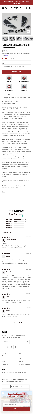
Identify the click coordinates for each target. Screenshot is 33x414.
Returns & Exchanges (24, 364)
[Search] (6, 8)
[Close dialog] (3, 393)
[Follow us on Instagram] (8, 347)
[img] (6, 237)
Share (3, 192)
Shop (3, 361)
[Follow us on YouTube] (11, 347)
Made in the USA (24, 90)
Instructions (21, 356)
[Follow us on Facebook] (4, 347)
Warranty (20, 361)
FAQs (19, 358)
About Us (4, 356)
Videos (4, 358)
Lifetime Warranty (9, 90)
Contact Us (5, 364)
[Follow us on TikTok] (15, 347)
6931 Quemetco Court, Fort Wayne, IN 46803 (14, 372)
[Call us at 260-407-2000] (27, 8)
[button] (9, 219)
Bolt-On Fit (9, 82)
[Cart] (30, 8)
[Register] (27, 341)
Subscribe (16, 408)
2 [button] (14, 322)
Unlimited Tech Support (24, 82)
